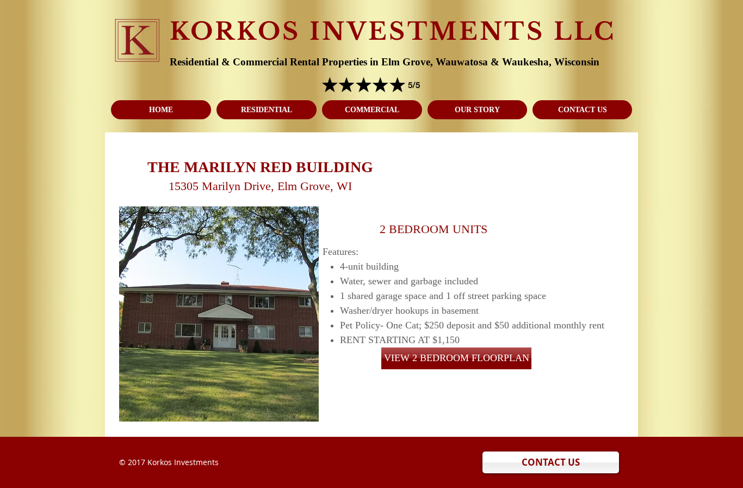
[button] (219, 314)
